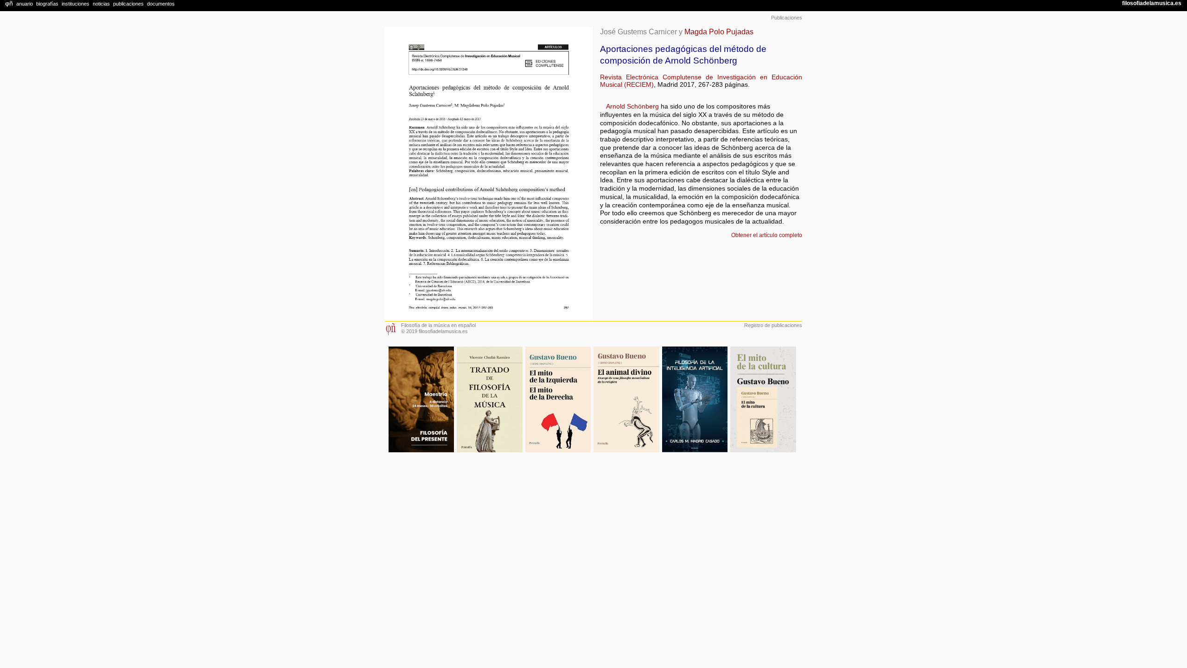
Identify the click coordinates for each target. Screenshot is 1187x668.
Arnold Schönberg (632, 106)
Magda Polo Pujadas (718, 31)
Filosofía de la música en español (438, 325)
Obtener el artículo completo (766, 235)
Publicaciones (786, 17)
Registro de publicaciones (773, 325)
